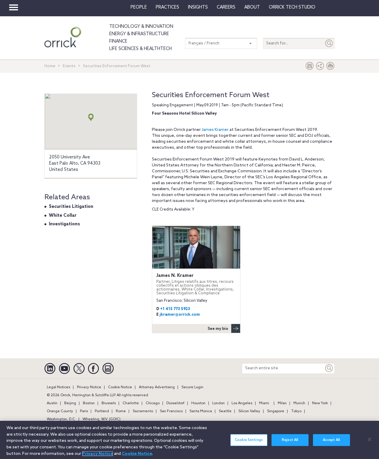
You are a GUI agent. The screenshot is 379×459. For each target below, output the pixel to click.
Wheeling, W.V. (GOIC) (102, 419)
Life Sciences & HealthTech (140, 49)
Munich (299, 403)
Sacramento (143, 411)
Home (49, 66)
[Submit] (329, 43)
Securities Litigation (71, 206)
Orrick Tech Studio (292, 7)
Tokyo (296, 411)
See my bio (218, 329)
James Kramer (215, 129)
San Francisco (171, 411)
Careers (226, 7)
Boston (89, 403)
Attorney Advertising (157, 387)
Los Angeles (242, 403)
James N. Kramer (195, 284)
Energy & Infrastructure (139, 34)
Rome (121, 411)
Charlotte (131, 403)
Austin (52, 403)
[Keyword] (329, 368)
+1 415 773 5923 (175, 309)
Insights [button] (198, 7)
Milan (282, 403)
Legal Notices (58, 387)
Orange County (60, 411)
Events (69, 66)
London (218, 403)
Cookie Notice (120, 387)
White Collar (63, 215)
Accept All (331, 440)
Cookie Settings (249, 440)
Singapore (275, 411)
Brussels (109, 403)
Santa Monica (201, 411)
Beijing (70, 403)
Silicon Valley (249, 411)
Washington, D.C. (61, 419)
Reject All (290, 440)
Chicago (153, 403)
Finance (118, 41)
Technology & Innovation (141, 26)
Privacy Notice (89, 387)
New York (320, 403)
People (139, 7)
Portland (102, 411)
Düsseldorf (175, 403)
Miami (264, 403)
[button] (320, 67)
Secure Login (192, 387)
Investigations (64, 224)
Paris (84, 411)
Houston (198, 403)
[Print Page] (330, 67)
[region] (189, 440)
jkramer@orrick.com (180, 314)
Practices (167, 7)
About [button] (252, 7)
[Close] (369, 439)
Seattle (225, 411)
